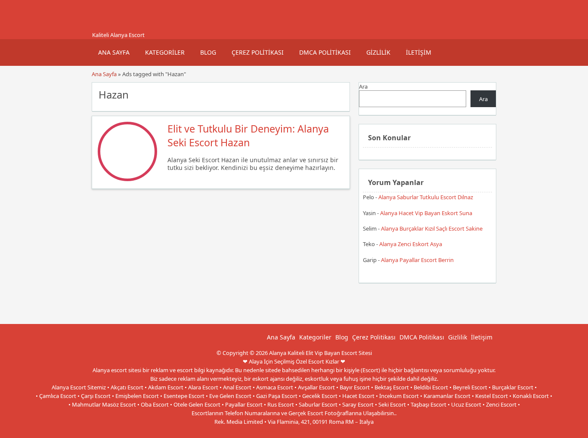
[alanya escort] (102, 27)
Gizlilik (378, 52)
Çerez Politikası (258, 52)
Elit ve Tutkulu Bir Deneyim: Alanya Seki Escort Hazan (248, 135)
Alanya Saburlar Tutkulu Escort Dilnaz (425, 197)
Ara (363, 86)
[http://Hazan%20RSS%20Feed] (339, 94)
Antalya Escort (276, 430)
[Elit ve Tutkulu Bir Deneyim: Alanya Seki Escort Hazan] (127, 179)
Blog (208, 52)
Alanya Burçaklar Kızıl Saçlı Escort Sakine (432, 228)
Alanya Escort (313, 430)
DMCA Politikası (325, 52)
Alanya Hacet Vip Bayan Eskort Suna (426, 213)
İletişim (418, 52)
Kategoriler (165, 52)
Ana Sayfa (114, 52)
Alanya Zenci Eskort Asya (410, 244)
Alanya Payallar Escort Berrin (417, 260)
